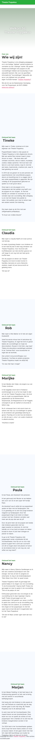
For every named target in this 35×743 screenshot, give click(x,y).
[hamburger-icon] (31, 2)
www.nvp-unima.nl (8, 87)
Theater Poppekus (9, 2)
